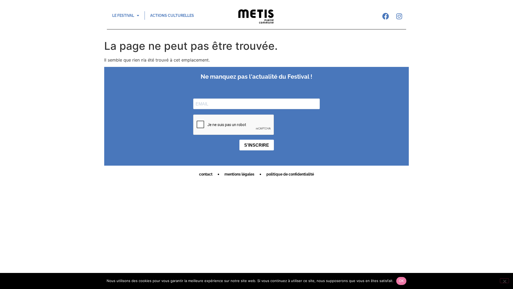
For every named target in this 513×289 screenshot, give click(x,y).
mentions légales (239, 174)
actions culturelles (172, 15)
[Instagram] (399, 16)
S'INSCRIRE (256, 145)
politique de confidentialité (290, 174)
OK (401, 281)
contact (205, 174)
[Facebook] (385, 16)
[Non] (504, 280)
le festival (123, 15)
